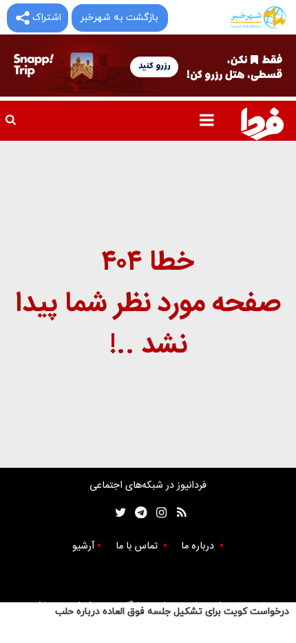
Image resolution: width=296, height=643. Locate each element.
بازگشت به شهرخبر (119, 17)
